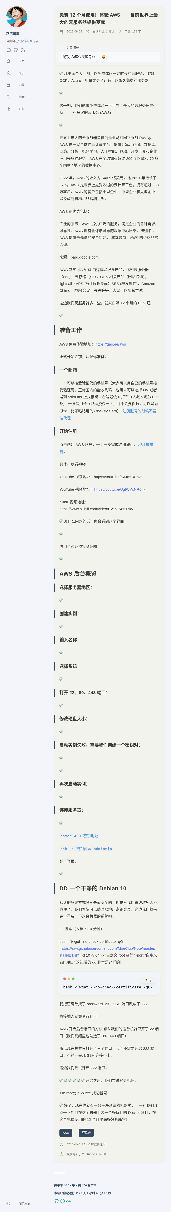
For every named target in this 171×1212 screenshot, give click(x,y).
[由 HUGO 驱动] (63, 1202)
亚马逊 (86, 1132)
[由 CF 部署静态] (68, 1202)
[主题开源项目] (57, 1202)
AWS (66, 1132)
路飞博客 (13, 33)
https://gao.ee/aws (111, 344)
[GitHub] (15, 51)
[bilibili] (8, 51)
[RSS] (22, 51)
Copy (148, 980)
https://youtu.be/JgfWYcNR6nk (119, 489)
